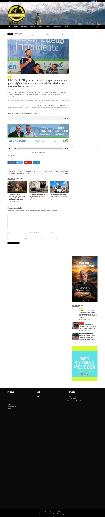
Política (47, 26)
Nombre (10, 232)
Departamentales (56, 26)
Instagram (96, 1)
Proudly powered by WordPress (44, 514)
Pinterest (28, 162)
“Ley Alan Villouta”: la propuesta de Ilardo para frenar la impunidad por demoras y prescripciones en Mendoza (17, 197)
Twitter (94, 1)
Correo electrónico (34, 232)
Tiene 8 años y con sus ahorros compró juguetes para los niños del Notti (87, 326)
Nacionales (24, 26)
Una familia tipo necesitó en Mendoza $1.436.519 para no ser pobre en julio (38, 196)
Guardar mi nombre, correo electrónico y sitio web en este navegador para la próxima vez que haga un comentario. (38, 239)
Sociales (40, 26)
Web (51, 232)
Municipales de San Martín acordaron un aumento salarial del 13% (59, 196)
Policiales (32, 26)
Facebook (92, 1)
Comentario (11, 213)
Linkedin (37, 162)
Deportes (15, 26)
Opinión (66, 26)
